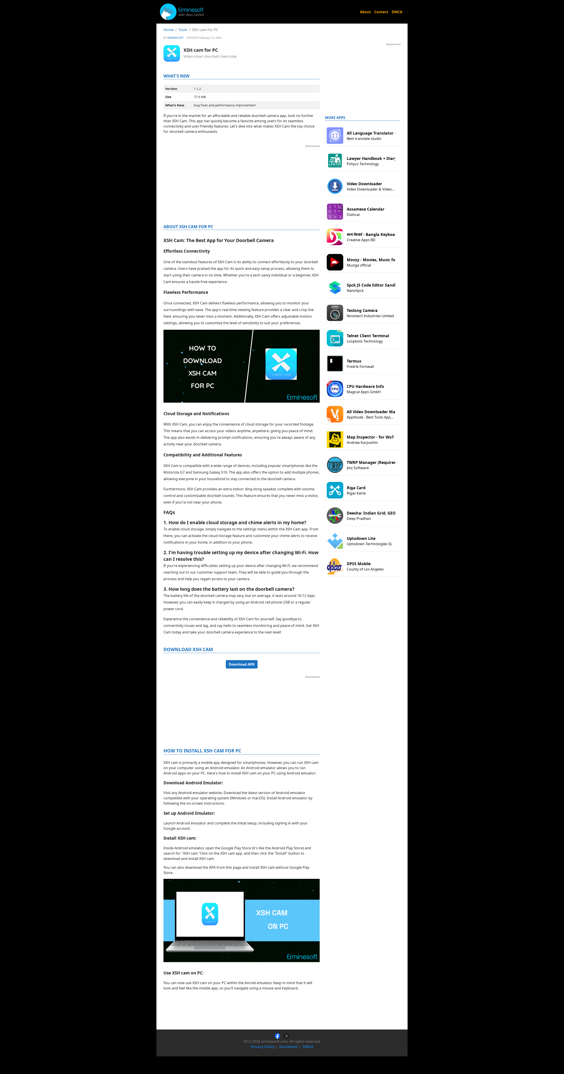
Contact (381, 11)
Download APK (242, 664)
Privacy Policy (263, 1046)
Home (168, 29)
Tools (182, 29)
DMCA (397, 11)
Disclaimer (288, 1046)
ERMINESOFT (175, 38)
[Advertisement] (241, 178)
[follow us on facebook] (279, 1035)
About (365, 11)
